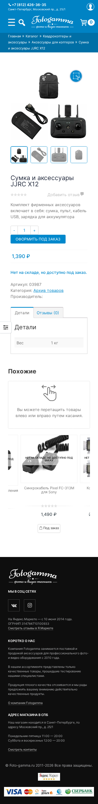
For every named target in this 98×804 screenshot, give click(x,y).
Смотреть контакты (22, 749)
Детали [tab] (22, 312)
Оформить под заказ (38, 239)
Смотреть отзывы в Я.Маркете (30, 628)
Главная (14, 36)
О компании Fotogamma (25, 703)
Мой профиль (90, 7)
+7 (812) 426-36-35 (29, 5)
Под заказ (51, 528)
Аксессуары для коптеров (53, 42)
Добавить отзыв (63, 194)
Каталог (32, 36)
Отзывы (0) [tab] (48, 312)
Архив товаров (48, 290)
